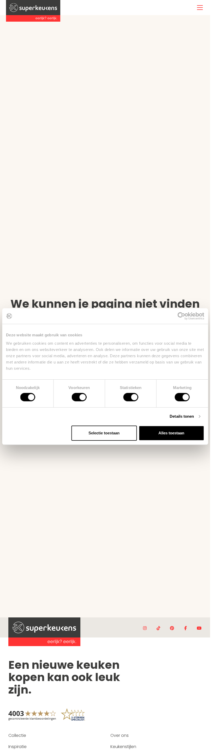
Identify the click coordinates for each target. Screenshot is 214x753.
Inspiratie (17, 747)
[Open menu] (200, 7)
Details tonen (182, 416)
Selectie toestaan (104, 433)
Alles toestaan (171, 433)
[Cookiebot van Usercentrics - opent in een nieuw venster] (181, 316)
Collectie (17, 735)
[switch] (79, 397)
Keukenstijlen (123, 747)
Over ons (119, 735)
